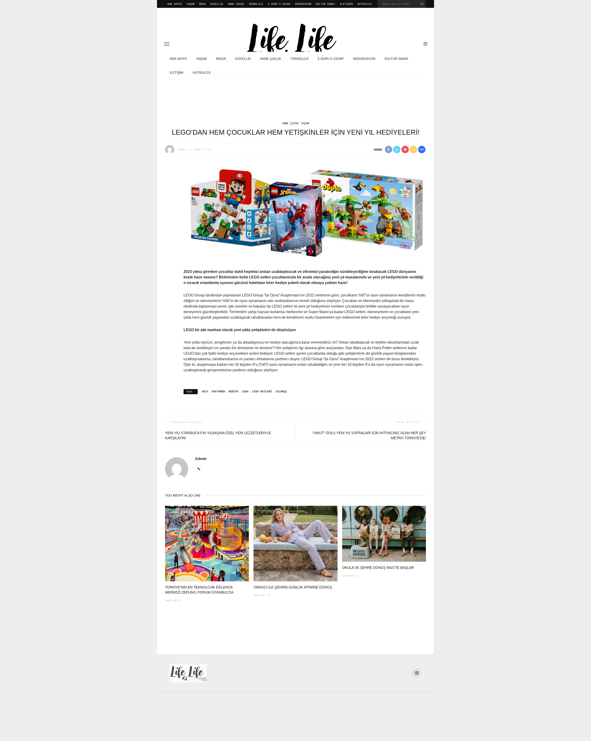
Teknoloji (256, 4)
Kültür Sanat (325, 4)
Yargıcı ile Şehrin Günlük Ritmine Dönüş (292, 587)
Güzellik (216, 4)
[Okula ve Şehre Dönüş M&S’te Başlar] (384, 533)
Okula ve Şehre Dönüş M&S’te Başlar (378, 568)
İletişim (346, 4)
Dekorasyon (303, 4)
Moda (202, 4)
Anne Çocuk (236, 4)
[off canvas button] (166, 44)
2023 (205, 391)
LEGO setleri (262, 391)
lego (245, 391)
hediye (233, 391)
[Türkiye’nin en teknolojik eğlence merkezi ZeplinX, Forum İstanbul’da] (207, 543)
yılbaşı (281, 391)
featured (218, 391)
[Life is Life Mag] (188, 673)
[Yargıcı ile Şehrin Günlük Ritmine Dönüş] (295, 543)
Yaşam (191, 4)
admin (182, 149)
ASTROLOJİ (364, 4)
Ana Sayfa (174, 4)
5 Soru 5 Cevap (279, 4)
